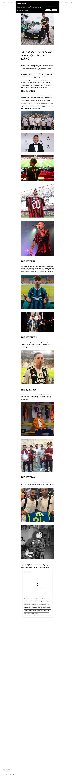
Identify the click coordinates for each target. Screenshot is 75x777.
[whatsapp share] (8, 774)
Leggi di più (39, 7)
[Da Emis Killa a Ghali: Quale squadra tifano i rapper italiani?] (3, 774)
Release (60, 2)
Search (71, 3)
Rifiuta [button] (48, 10)
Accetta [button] (54, 10)
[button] (22, 10)
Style (4, 2)
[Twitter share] (6, 774)
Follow (66, 2)
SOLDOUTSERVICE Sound (36, 615)
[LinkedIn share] (11, 774)
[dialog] (37, 7)
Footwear (10, 2)
